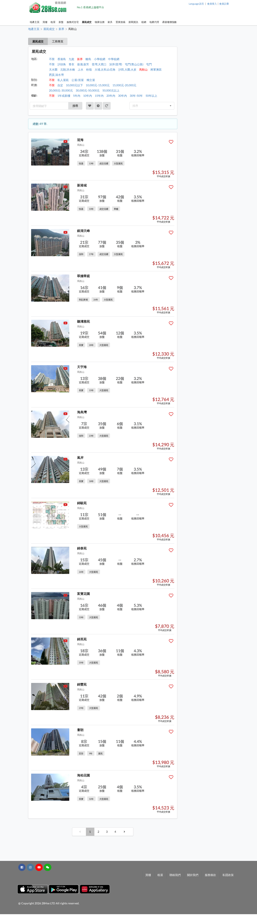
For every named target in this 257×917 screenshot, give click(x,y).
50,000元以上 (110, 90)
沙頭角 (61, 64)
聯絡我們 (175, 875)
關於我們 (192, 875)
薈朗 (80, 730)
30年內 (122, 95)
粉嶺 (89, 69)
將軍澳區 (156, 69)
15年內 (99, 95)
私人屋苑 (63, 80)
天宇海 (82, 367)
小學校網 (99, 59)
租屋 (53, 22)
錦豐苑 (82, 684)
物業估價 (99, 22)
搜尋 (75, 105)
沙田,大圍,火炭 (127, 69)
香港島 (61, 59)
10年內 (87, 95)
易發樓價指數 (169, 22)
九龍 (71, 59)
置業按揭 (120, 22)
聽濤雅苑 (83, 321)
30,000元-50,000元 (88, 90)
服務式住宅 (73, 22)
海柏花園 (83, 775)
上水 (80, 69)
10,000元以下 (74, 85)
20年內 (110, 95)
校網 (143, 22)
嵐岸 (80, 457)
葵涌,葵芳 (83, 64)
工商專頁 (57, 41)
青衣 (71, 64)
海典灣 (82, 412)
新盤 (61, 22)
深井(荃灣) (115, 64)
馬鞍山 (143, 69)
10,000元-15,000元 (98, 85)
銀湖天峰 (83, 230)
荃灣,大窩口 (99, 64)
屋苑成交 (87, 22)
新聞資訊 (133, 22)
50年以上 (151, 95)
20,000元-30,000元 (61, 90)
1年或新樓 (63, 95)
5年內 (76, 95)
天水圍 (53, 69)
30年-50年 (136, 95)
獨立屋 (91, 80)
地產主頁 (34, 22)
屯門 (149, 64)
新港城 (82, 185)
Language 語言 (196, 3)
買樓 (45, 22)
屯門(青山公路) (134, 64)
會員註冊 (224, 3)
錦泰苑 (82, 548)
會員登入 (212, 3)
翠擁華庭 (83, 276)
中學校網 (113, 59)
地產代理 (154, 22)
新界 (80, 59)
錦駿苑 (82, 503)
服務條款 (210, 875)
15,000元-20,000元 (124, 85)
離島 (88, 59)
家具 (110, 22)
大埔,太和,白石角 (105, 69)
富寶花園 (83, 593)
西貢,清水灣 (56, 74)
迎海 (80, 140)
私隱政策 (228, 875)
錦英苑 (82, 639)
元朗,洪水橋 (67, 69)
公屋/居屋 (77, 80)
